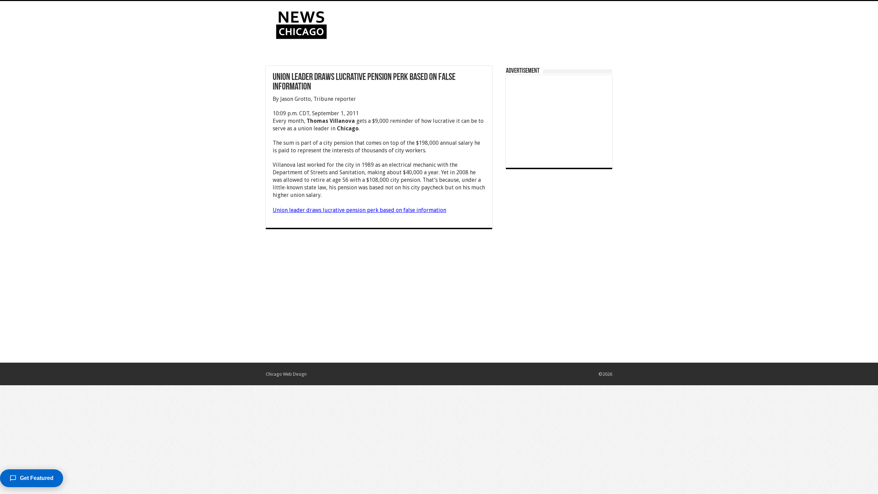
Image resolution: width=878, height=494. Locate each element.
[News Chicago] (301, 23)
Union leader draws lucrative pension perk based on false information (359, 210)
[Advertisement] (482, 23)
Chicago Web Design (286, 374)
